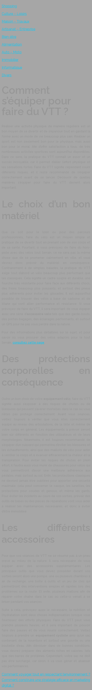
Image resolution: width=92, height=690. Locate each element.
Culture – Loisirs (14, 14)
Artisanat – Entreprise (18, 29)
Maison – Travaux (15, 21)
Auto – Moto (12, 52)
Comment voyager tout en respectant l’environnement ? (46, 674)
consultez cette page (28, 342)
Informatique (12, 67)
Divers (7, 75)
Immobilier (10, 60)
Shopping (9, 6)
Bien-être (9, 37)
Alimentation (12, 44)
